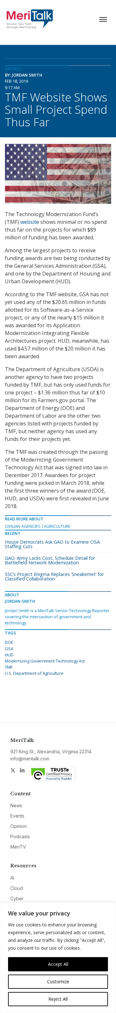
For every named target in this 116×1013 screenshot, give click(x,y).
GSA (9, 649)
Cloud (16, 888)
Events (17, 816)
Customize (58, 981)
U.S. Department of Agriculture (34, 673)
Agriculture (57, 526)
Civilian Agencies (23, 526)
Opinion (18, 826)
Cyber (17, 898)
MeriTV (18, 847)
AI (12, 878)
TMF (9, 667)
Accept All (58, 964)
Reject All (58, 999)
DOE (9, 642)
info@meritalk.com (29, 758)
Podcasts (20, 836)
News (16, 805)
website (29, 221)
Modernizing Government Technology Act (45, 661)
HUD (9, 655)
